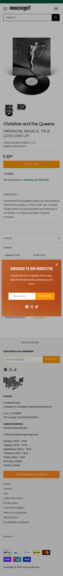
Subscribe (45, 296)
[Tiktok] (36, 306)
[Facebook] (27, 306)
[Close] (56, 264)
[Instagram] (31, 306)
